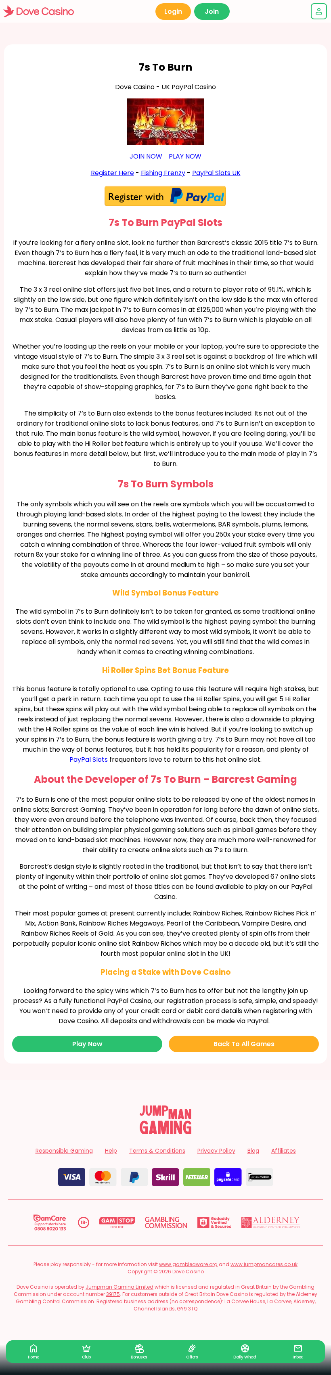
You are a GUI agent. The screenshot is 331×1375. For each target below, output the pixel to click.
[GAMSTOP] (117, 1222)
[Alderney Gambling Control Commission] (270, 1222)
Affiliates (283, 1151)
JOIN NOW (146, 156)
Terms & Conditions (157, 1151)
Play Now (87, 1044)
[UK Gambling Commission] (166, 1222)
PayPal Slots (88, 759)
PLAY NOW (185, 156)
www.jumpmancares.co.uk (263, 1264)
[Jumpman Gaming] (165, 1132)
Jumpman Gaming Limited (119, 1286)
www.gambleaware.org (188, 1264)
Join (212, 11)
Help (111, 1151)
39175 (113, 1294)
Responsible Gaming (64, 1151)
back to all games (244, 1044)
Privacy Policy (216, 1151)
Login (173, 11)
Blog (253, 1151)
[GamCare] (49, 1222)
